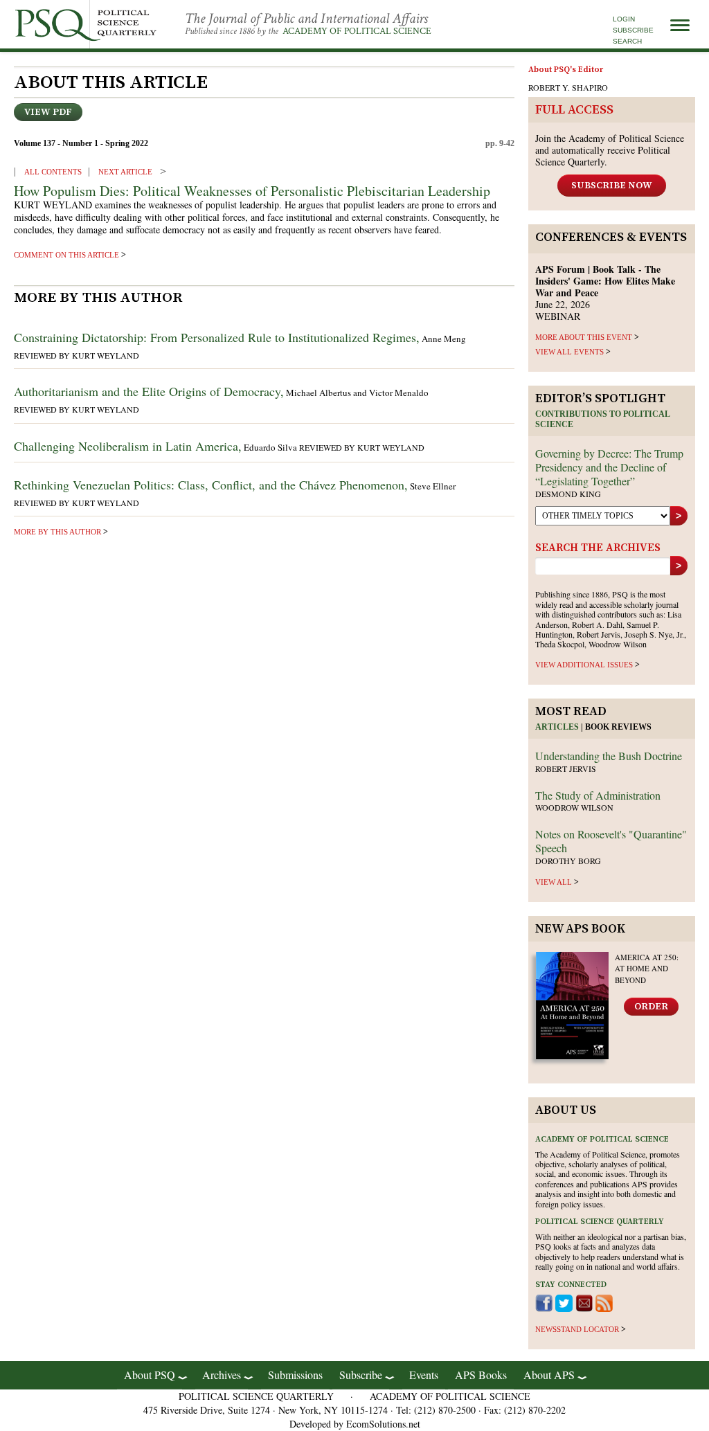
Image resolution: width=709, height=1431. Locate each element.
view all (553, 882)
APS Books (481, 1374)
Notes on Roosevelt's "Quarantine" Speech (611, 841)
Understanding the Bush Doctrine (608, 755)
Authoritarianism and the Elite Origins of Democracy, (149, 391)
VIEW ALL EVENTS (569, 352)
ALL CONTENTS (53, 172)
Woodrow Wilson (574, 807)
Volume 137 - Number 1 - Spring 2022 (81, 143)
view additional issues (584, 664)
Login (624, 19)
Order (651, 1006)
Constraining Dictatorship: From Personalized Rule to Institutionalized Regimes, (217, 337)
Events (423, 1374)
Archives (221, 1374)
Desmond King (568, 493)
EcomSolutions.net (383, 1423)
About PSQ (149, 1374)
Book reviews (618, 727)
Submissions (295, 1374)
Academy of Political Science (356, 31)
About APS (549, 1374)
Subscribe (633, 30)
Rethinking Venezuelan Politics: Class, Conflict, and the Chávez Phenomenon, (211, 484)
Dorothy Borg (568, 860)
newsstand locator (577, 1329)
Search (627, 41)
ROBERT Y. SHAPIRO (568, 87)
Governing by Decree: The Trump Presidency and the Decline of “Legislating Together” (609, 467)
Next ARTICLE (125, 172)
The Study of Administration (598, 795)
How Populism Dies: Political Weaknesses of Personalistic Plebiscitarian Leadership (252, 190)
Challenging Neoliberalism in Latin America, (128, 446)
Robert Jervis (565, 768)
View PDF (48, 112)
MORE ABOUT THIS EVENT (583, 337)
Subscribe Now (611, 185)
